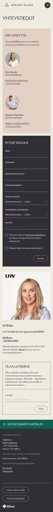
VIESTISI (8, 223)
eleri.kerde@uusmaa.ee (16, 80)
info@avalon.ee (10, 442)
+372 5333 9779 (13, 126)
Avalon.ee (7, 439)
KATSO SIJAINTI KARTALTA (25, 424)
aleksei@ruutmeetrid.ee (17, 123)
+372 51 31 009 (12, 83)
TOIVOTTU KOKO (12, 197)
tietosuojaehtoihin (35, 235)
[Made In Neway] (9, 506)
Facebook (7, 468)
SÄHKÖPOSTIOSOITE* (15, 174)
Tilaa (41, 408)
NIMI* (7, 151)
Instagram (8, 471)
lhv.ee (22, 349)
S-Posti (9, 395)
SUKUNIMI (9, 162)
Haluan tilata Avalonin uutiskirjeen (26, 248)
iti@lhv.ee (7, 337)
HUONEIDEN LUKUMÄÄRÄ (16, 210)
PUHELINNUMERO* (13, 185)
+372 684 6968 (10, 340)
